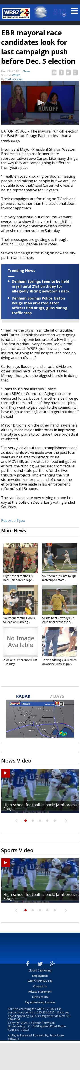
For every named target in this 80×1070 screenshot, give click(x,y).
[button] (40, 102)
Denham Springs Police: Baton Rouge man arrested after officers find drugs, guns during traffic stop (39, 305)
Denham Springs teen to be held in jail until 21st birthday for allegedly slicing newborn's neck (41, 286)
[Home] (16, 13)
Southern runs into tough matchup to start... (59, 578)
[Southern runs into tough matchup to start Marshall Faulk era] (59, 558)
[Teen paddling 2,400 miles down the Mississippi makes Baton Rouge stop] (59, 642)
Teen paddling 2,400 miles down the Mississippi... (59, 662)
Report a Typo (13, 520)
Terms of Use (40, 997)
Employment (40, 976)
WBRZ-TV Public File (40, 981)
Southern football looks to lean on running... (19, 620)
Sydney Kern (14, 79)
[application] (40, 103)
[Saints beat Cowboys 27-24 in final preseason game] (59, 600)
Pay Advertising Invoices (40, 1002)
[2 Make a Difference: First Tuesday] (20, 642)
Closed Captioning (40, 970)
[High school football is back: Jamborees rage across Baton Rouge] (20, 558)
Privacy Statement (40, 992)
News (26, 71)
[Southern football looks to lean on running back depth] (20, 600)
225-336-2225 (45, 1012)
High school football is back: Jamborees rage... (18, 578)
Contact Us (40, 986)
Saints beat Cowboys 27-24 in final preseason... (58, 620)
